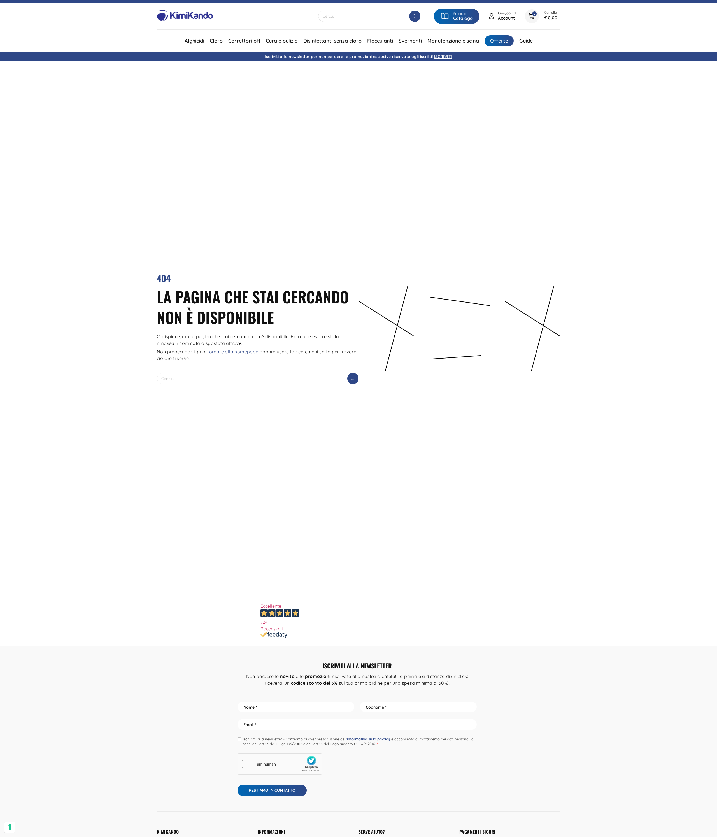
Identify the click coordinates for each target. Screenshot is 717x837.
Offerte (499, 41)
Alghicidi (194, 41)
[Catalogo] (445, 16)
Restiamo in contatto (272, 790)
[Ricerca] (414, 16)
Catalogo (463, 18)
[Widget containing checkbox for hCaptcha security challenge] (280, 764)
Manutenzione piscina (453, 41)
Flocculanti (380, 41)
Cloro (216, 41)
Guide (526, 41)
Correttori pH (244, 41)
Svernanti (410, 41)
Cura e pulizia (282, 41)
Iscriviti (443, 56)
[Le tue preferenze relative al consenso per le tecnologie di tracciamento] (9, 827)
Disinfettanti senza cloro (332, 41)
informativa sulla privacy (368, 739)
